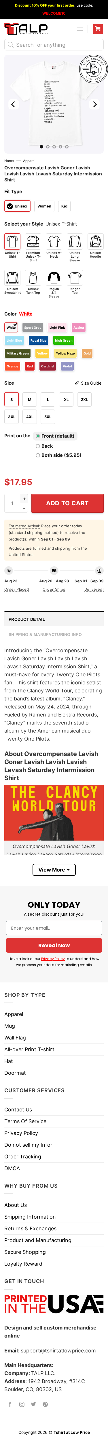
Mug (9, 1026)
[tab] (54, 618)
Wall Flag (15, 1038)
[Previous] (13, 104)
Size (52, 383)
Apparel (29, 161)
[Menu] (80, 28)
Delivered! (94, 589)
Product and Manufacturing (37, 1240)
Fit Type (13, 191)
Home (9, 161)
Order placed (16, 589)
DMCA (12, 1168)
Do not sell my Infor (28, 1145)
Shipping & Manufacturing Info (45, 634)
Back (47, 446)
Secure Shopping (25, 1252)
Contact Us (18, 1110)
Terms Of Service (25, 1121)
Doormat (15, 1073)
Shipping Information (30, 1217)
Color (10, 314)
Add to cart (67, 503)
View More (51, 870)
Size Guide (91, 383)
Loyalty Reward (23, 1264)
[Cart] (98, 29)
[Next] (94, 104)
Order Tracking (22, 1157)
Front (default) (58, 436)
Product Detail (27, 619)
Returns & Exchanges (30, 1228)
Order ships (54, 589)
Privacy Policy (53, 958)
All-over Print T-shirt (29, 1049)
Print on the (17, 435)
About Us (15, 1205)
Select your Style (23, 224)
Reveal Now (54, 945)
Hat (8, 1061)
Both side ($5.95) (61, 455)
